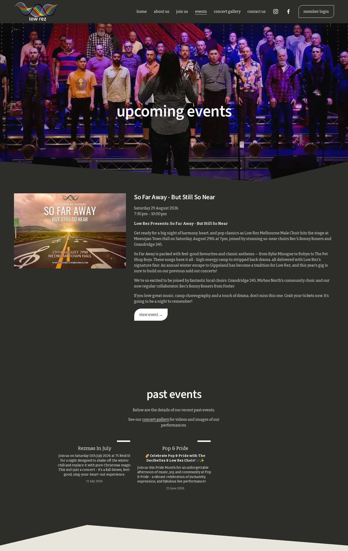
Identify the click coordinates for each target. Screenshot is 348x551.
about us (161, 11)
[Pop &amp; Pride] (175, 440)
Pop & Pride (175, 448)
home (142, 11)
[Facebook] (288, 11)
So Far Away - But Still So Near (174, 197)
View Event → (151, 314)
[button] (286, 433)
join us (182, 11)
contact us (256, 11)
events (201, 11)
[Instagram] (276, 11)
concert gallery (227, 11)
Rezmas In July (94, 448)
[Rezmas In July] (94, 440)
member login (316, 11)
